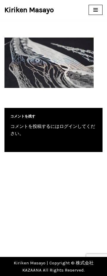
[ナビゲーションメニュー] (96, 10)
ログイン (68, 126)
